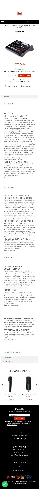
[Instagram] (25, 438)
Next (36, 50)
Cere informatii (26, 86)
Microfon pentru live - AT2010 (10, 395)
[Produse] (2, 22)
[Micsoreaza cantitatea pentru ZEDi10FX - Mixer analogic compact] (10, 75)
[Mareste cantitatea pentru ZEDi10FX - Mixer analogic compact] (15, 75)
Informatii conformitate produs (12, 352)
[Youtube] (17, 438)
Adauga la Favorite (12, 86)
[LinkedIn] (21, 438)
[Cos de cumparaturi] (32, 21)
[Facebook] (14, 438)
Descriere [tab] (6, 97)
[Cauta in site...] (37, 21)
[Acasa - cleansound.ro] (19, 13)
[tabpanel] (19, 48)
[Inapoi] (1, 26)
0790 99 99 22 (21, 452)
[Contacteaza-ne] (28, 21)
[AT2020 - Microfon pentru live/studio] (28, 384)
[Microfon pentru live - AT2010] (10, 384)
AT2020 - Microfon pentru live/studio (28, 395)
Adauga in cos (25, 76)
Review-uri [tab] (7, 361)
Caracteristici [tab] (7, 358)
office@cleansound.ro (20, 455)
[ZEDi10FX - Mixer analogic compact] (19, 48)
